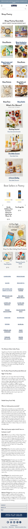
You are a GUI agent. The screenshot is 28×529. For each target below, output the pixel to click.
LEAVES (21, 331)
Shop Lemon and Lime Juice (6, 63)
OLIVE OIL (21, 324)
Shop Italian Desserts (14, 180)
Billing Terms (11, 527)
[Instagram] (11, 522)
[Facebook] (8, 522)
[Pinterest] (17, 522)
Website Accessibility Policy (20, 527)
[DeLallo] (14, 6)
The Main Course (14, 153)
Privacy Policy (4, 527)
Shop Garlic (21, 102)
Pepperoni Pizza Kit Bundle (20, 262)
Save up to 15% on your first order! (14, 515)
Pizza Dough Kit (7, 264)
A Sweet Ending (14, 178)
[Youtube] (14, 522)
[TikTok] (20, 522)
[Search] (25, 9)
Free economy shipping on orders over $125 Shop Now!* (14, 2)
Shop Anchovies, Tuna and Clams (21, 43)
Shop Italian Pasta (14, 156)
